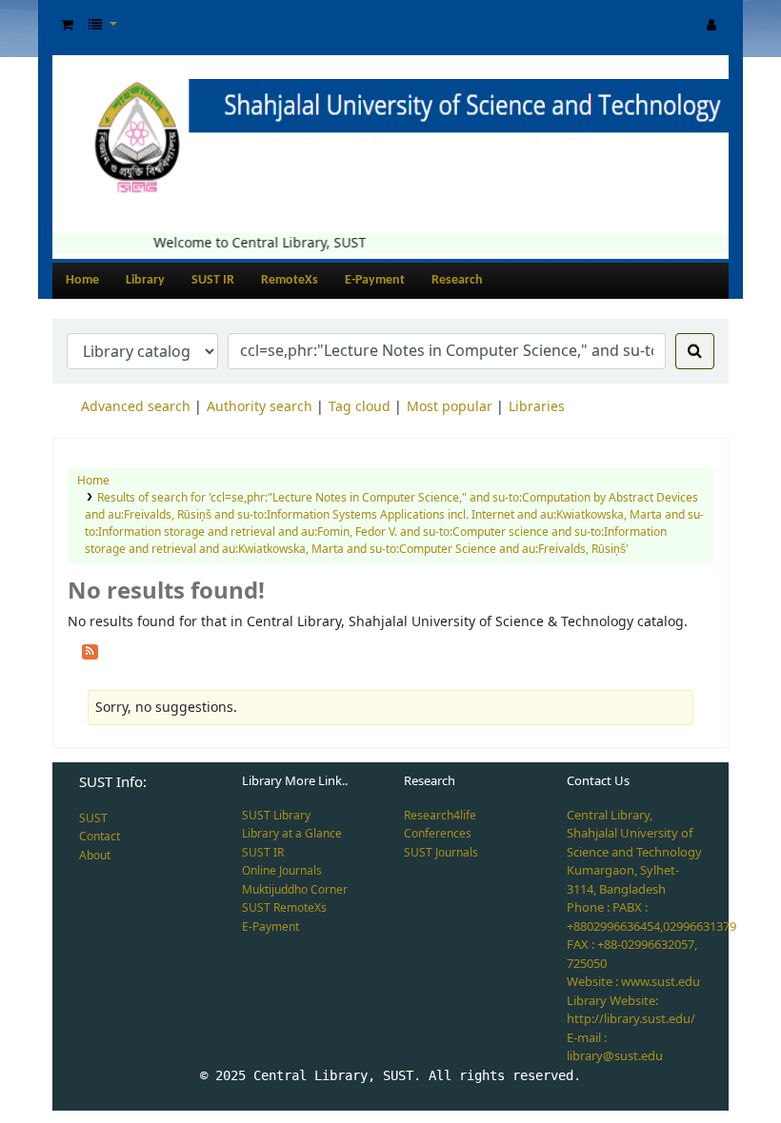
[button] (67, 25)
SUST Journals (441, 852)
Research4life (440, 815)
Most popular (449, 407)
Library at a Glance (292, 833)
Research (457, 280)
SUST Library (276, 815)
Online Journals (282, 870)
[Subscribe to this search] (90, 650)
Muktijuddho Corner (295, 889)
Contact (99, 836)
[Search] (694, 351)
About (94, 855)
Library (145, 280)
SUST (93, 818)
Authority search (259, 407)
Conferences (437, 833)
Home (82, 280)
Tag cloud (359, 407)
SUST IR (212, 280)
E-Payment (375, 280)
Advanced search (135, 407)
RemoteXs (289, 280)
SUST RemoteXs (284, 907)
